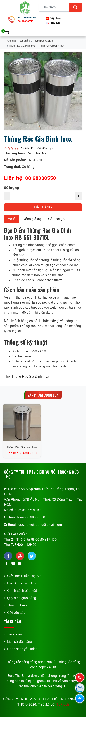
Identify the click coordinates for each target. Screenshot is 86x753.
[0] (7, 33)
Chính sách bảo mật (22, 590)
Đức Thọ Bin (36, 153)
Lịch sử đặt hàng (19, 641)
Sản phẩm (24, 40)
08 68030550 (40, 178)
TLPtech (62, 704)
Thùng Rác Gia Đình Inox (22, 45)
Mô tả (12, 219)
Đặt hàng (43, 207)
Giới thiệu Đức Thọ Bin (24, 576)
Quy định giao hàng (21, 598)
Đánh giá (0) (32, 219)
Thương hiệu (17, 605)
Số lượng (11, 188)
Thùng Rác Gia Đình (43, 40)
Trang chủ (10, 40)
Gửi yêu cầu (16, 612)
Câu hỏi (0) (56, 219)
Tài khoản (14, 634)
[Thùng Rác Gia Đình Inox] (43, 90)
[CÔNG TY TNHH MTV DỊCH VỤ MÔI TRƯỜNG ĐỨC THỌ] (25, 7)
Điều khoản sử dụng (22, 583)
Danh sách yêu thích (22, 649)
